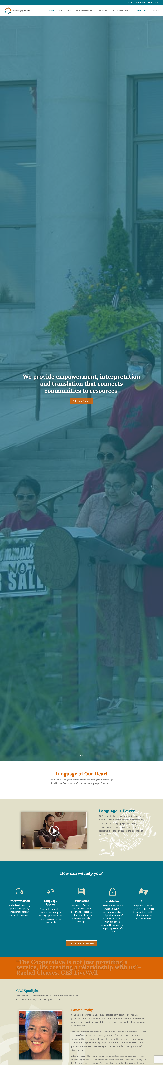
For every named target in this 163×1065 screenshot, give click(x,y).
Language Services (83, 11)
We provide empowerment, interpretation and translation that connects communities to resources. (81, 383)
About (61, 11)
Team (69, 11)
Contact (155, 11)
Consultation (123, 11)
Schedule (140, 3)
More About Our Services (82, 943)
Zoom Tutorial (141, 11)
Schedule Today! (81, 400)
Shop (130, 3)
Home (51, 11)
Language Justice (106, 11)
